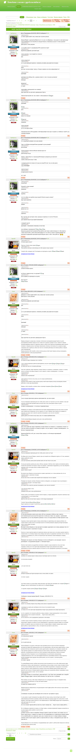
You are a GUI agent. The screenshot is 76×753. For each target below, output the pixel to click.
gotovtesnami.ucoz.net (11, 25)
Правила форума (58, 17)
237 (48, 511)
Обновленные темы (31, 17)
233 (45, 357)
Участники (50, 17)
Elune (17, 23)
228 (48, 137)
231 (45, 265)
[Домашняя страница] (28, 355)
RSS (68, 17)
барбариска (13, 33)
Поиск (65, 17)
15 (28, 20)
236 (48, 449)
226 (48, 33)
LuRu (21, 23)
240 (45, 632)
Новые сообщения (42, 17)
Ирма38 (13, 238)
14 (25, 20)
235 (45, 423)
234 (45, 393)
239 (45, 600)
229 (48, 179)
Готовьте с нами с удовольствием (23, 2)
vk (71, 751)
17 (33, 20)
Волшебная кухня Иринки (46, 25)
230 (48, 238)
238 (45, 552)
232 (44, 291)
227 (48, 100)
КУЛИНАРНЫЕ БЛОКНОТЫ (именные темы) (28, 25)
